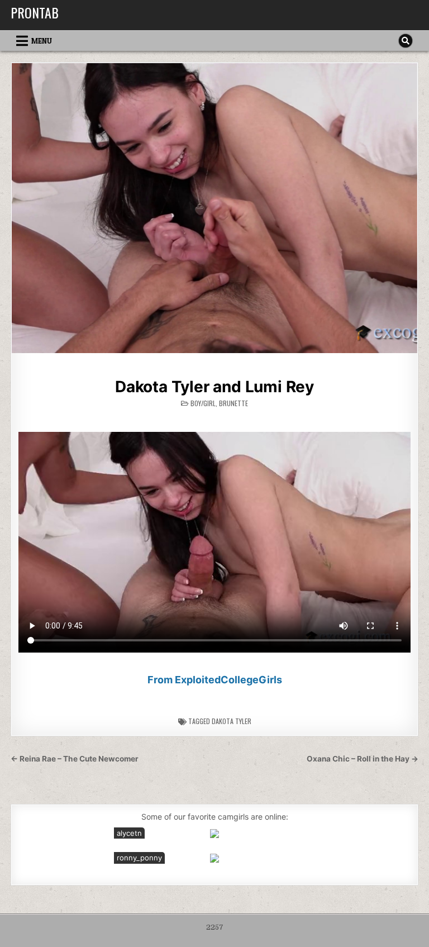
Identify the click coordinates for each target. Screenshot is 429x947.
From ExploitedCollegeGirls (214, 680)
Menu (41, 40)
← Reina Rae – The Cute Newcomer (75, 758)
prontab (35, 12)
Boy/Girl (203, 403)
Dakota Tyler (231, 721)
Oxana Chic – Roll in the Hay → (362, 758)
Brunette (233, 403)
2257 (214, 927)
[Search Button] (405, 40)
